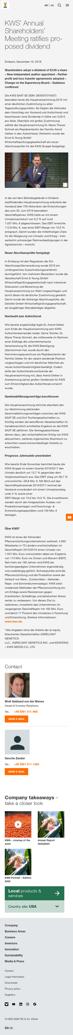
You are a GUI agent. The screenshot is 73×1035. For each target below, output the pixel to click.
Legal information (14, 976)
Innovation (12, 949)
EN (7, 1028)
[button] (18, 828)
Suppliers (10, 994)
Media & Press (14, 961)
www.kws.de (13, 621)
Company (11, 925)
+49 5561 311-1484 (26, 764)
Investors (11, 943)
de (52, 5)
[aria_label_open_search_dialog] (59, 5)
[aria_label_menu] (67, 5)
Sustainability (14, 955)
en (46, 5)
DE (11, 1028)
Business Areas (15, 931)
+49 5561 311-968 (26, 711)
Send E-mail (16, 718)
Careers (10, 937)
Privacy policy (12, 988)
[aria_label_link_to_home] (5, 5)
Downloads (11, 982)
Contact (9, 970)
